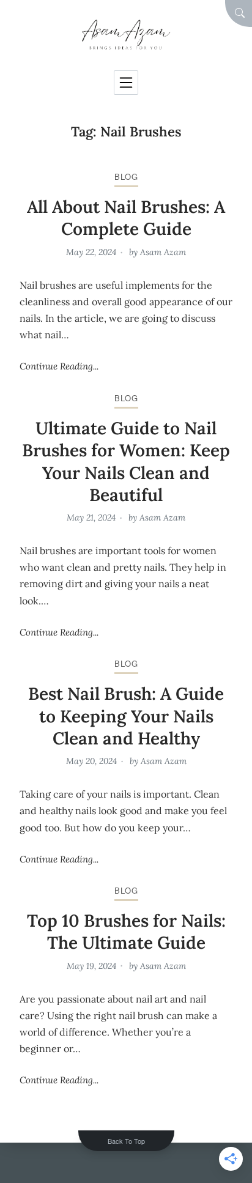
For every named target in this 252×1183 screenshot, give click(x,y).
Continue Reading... (59, 366)
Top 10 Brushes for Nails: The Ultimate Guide (126, 932)
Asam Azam (163, 252)
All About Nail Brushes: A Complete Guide (126, 218)
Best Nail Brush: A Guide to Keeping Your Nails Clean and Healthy (126, 716)
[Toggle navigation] (126, 82)
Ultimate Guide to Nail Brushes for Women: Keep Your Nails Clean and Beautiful (126, 461)
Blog (126, 176)
